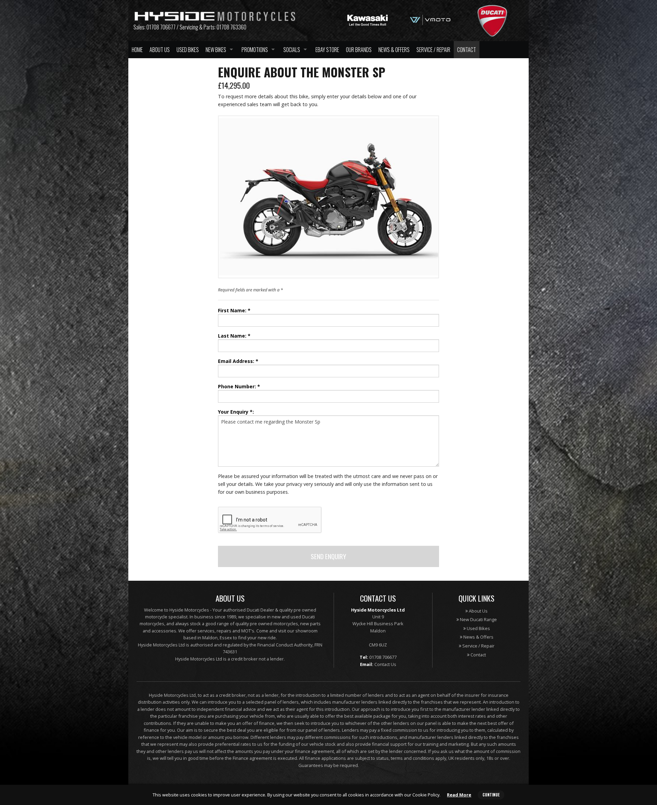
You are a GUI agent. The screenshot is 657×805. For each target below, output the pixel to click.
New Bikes (216, 50)
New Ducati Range (478, 619)
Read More (459, 795)
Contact (466, 50)
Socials (291, 50)
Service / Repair (433, 50)
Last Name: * (234, 335)
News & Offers (394, 50)
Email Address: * (238, 361)
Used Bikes (188, 50)
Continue (491, 794)
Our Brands (359, 50)
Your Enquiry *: (236, 411)
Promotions (255, 50)
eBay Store (327, 50)
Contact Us (385, 664)
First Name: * (234, 310)
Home (137, 50)
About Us (160, 50)
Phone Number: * (239, 386)
